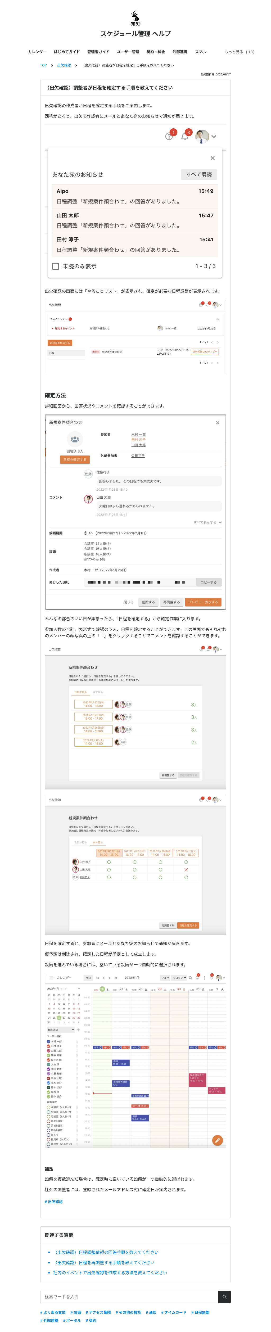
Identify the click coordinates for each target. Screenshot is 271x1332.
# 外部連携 (49, 1320)
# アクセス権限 (98, 1312)
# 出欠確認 (54, 1201)
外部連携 (180, 51)
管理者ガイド (98, 51)
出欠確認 (64, 64)
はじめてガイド (67, 51)
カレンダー (37, 51)
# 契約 (91, 1320)
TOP (43, 64)
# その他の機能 (128, 1312)
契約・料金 (156, 51)
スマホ (200, 51)
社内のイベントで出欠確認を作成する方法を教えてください (110, 1272)
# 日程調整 (200, 1312)
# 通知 (151, 1312)
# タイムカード (174, 1312)
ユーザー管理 (128, 51)
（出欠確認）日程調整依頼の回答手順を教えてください (106, 1252)
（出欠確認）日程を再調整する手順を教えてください (104, 1262)
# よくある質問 (53, 1312)
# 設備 (75, 1312)
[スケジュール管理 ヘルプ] (135, 18)
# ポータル (72, 1320)
